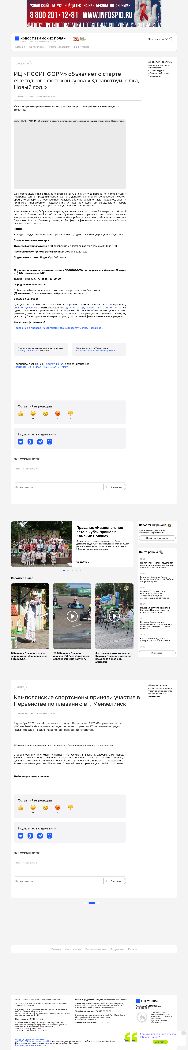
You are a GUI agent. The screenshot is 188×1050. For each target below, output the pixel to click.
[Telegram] (40, 441)
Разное (132, 949)
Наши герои (81, 46)
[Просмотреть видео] (30, 616)
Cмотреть (160, 1041)
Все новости (157, 653)
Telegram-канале (29, 350)
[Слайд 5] (80, 570)
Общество (23, 63)
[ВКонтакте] (20, 441)
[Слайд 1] (64, 570)
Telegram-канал (53, 363)
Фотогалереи (37, 46)
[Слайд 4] (76, 570)
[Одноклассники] (30, 441)
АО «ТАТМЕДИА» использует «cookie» (33, 1041)
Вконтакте (20, 366)
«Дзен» (54, 366)
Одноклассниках (38, 366)
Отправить (116, 487)
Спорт (20, 686)
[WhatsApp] (49, 441)
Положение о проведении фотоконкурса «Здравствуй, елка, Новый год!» (58, 327)
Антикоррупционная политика (29, 1039)
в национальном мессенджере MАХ (95, 350)
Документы (117, 949)
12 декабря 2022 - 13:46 (23, 96)
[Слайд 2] (68, 570)
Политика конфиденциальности (30, 1045)
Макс (65, 366)
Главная (20, 46)
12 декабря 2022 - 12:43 (23, 713)
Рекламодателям (59, 46)
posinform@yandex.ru (27, 307)
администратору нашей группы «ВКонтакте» (93, 307)
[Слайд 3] (72, 570)
